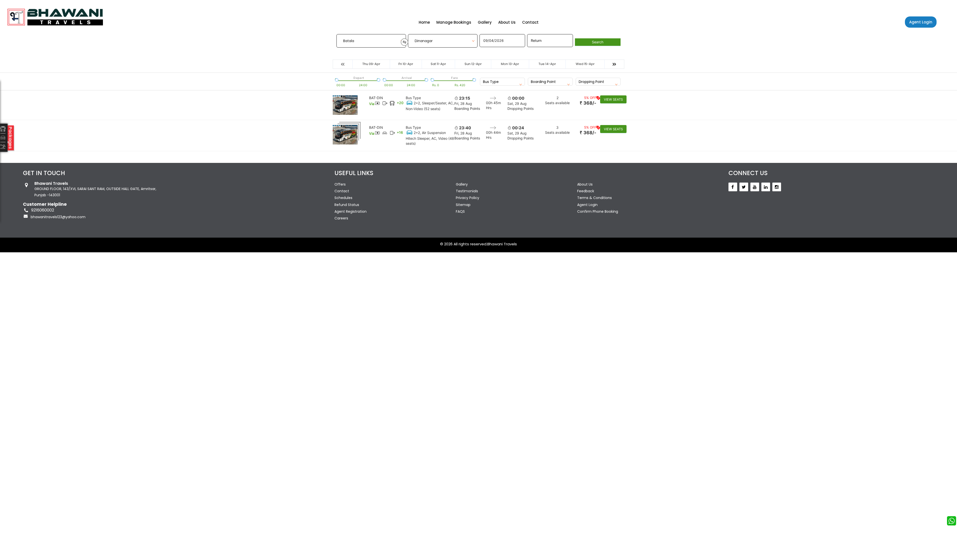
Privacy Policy (467, 197)
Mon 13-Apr (510, 64)
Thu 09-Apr (371, 64)
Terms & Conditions (594, 197)
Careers (341, 218)
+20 (400, 103)
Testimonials (467, 191)
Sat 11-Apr (438, 64)
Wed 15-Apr (585, 64)
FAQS (460, 211)
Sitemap (463, 204)
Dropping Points (520, 108)
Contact (530, 22)
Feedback (585, 191)
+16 (400, 132)
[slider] (336, 79)
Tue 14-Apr (547, 64)
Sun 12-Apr (473, 64)
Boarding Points (467, 108)
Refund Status (346, 204)
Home (424, 22)
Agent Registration (350, 211)
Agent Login (920, 22)
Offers (340, 184)
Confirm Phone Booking (597, 211)
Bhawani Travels (502, 244)
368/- (588, 103)
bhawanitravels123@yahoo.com (58, 216)
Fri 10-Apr (406, 64)
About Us (507, 22)
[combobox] (502, 81)
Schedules (343, 197)
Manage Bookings (453, 22)
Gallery (485, 22)
